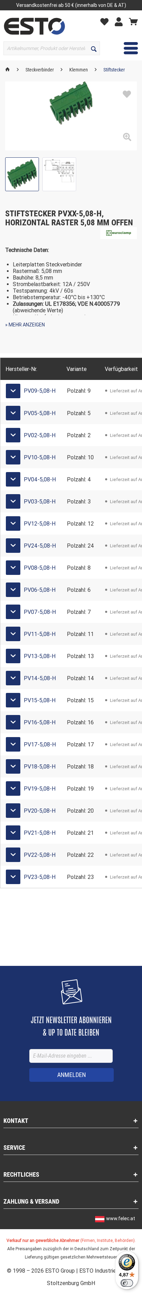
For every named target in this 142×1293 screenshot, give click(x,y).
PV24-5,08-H (40, 545)
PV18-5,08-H (39, 766)
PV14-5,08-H (40, 678)
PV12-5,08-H (39, 523)
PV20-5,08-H (39, 810)
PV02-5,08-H (39, 435)
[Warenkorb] (133, 21)
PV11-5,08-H (39, 634)
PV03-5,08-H (39, 501)
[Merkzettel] (106, 21)
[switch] (127, 1283)
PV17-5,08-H (40, 744)
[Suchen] (94, 48)
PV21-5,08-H (39, 833)
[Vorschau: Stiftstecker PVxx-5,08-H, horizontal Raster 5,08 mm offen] (22, 174)
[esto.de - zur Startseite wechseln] (34, 26)
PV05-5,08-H (39, 413)
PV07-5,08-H (40, 612)
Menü (125, 48)
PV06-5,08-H (39, 590)
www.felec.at (120, 1218)
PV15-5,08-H (39, 700)
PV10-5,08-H (39, 457)
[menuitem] (106, 21)
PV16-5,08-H (39, 722)
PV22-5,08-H (39, 855)
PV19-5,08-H (39, 788)
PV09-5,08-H (39, 391)
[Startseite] (7, 70)
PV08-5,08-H (39, 568)
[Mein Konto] (120, 21)
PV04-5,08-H (40, 479)
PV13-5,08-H (39, 656)
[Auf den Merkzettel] (127, 94)
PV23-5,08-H (39, 877)
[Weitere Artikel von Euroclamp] (118, 233)
